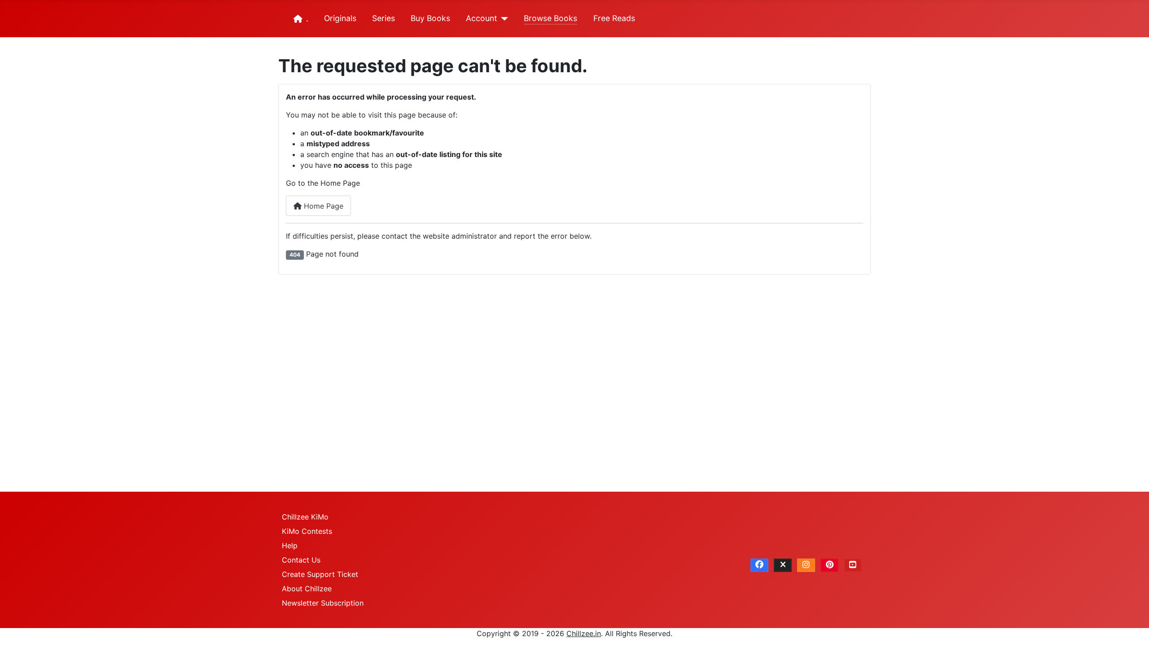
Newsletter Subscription (323, 602)
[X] (783, 565)
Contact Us (301, 559)
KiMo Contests (307, 531)
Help (290, 545)
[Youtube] (853, 565)
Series (383, 18)
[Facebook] (759, 565)
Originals (340, 18)
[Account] (502, 18)
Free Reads (614, 18)
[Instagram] (806, 565)
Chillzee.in (583, 633)
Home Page (322, 205)
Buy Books (430, 18)
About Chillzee (307, 588)
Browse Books (550, 18)
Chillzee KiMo (305, 516)
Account (481, 18)
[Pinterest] (829, 565)
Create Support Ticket (320, 574)
